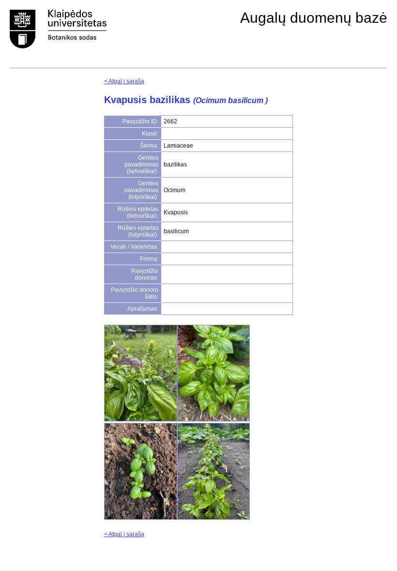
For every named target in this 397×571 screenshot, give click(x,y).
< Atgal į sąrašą (124, 81)
